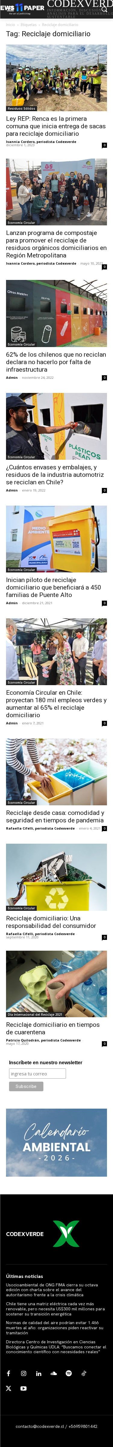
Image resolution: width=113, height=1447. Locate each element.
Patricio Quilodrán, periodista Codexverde (43, 1040)
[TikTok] (84, 1374)
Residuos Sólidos (21, 108)
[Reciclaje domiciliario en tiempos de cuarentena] (56, 984)
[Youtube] (23, 1389)
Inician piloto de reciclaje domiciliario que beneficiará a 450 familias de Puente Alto (53, 587)
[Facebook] (8, 1374)
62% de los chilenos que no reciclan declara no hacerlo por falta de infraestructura (56, 362)
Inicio (10, 24)
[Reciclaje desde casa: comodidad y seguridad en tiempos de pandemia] (56, 771)
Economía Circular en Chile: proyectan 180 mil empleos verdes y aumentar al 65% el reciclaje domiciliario (56, 704)
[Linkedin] (39, 1374)
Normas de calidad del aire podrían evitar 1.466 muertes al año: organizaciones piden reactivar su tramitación (54, 1328)
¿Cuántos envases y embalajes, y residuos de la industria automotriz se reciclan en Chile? (55, 475)
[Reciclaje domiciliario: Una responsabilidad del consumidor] (56, 877)
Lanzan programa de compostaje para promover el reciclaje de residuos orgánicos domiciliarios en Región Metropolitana (56, 244)
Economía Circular (21, 223)
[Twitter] (8, 1389)
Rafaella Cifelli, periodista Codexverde (40, 828)
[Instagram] (23, 1374)
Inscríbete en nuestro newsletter (45, 1062)
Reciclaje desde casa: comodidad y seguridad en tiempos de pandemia (55, 816)
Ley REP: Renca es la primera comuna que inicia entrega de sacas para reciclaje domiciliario (56, 126)
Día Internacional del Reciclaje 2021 (35, 1014)
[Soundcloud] (54, 1374)
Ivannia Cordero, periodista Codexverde (41, 141)
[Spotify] (69, 1374)
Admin (12, 377)
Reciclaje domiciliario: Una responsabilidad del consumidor (51, 922)
